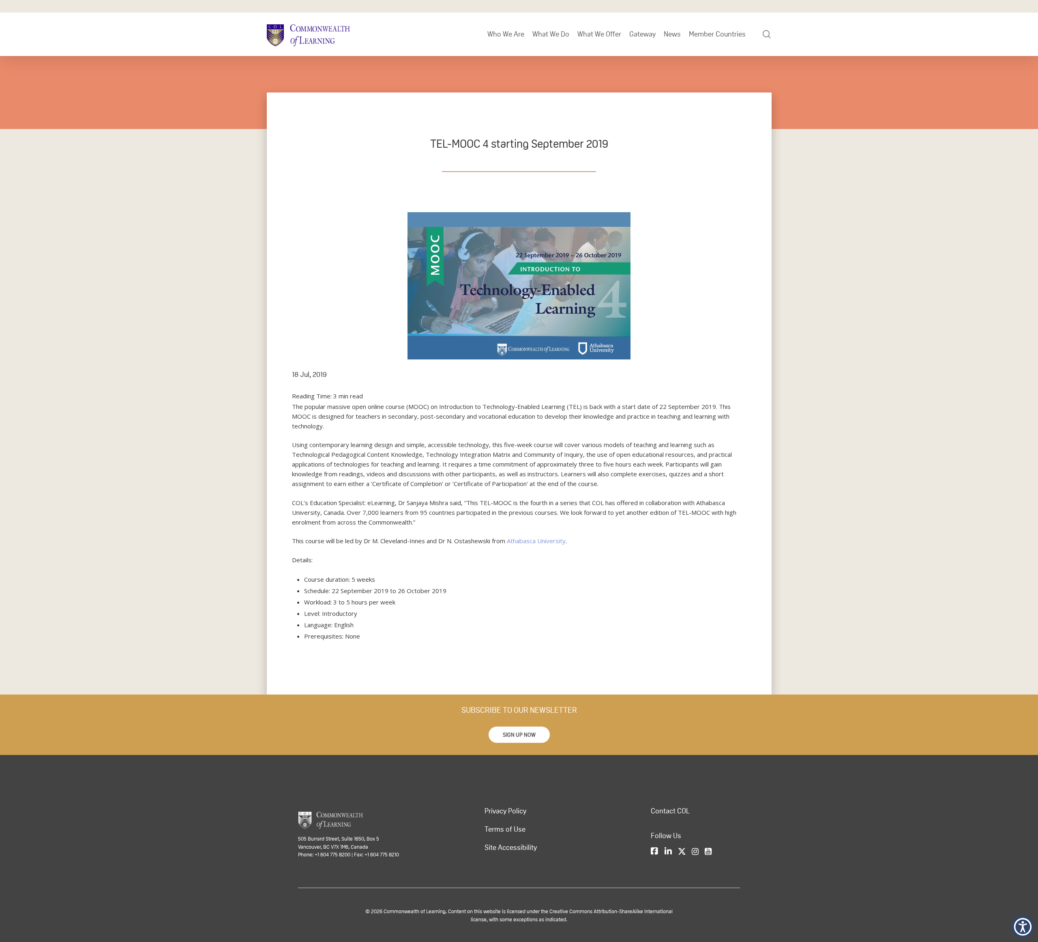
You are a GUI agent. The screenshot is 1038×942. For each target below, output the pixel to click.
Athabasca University (536, 541)
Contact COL (670, 811)
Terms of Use (505, 829)
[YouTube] (708, 852)
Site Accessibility (511, 847)
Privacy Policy (505, 811)
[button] (519, 735)
